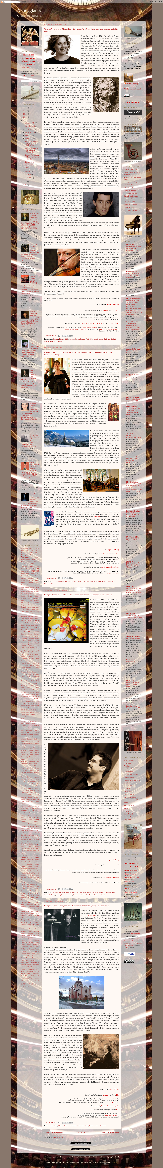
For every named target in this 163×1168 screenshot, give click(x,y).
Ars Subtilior (31, 564)
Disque (100, 892)
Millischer (23, 817)
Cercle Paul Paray (34, 611)
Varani (37, 960)
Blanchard (32, 587)
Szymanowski (93, 1126)
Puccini (33, 882)
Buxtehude (36, 600)
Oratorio (37, 846)
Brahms (23, 596)
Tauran (37, 938)
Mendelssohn (24, 808)
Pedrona (37, 862)
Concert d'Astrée (33, 643)
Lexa (34, 786)
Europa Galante (80, 339)
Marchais (29, 799)
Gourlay (37, 721)
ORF (27, 841)
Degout (23, 667)
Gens (33, 714)
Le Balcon (33, 774)
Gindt (26, 716)
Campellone (24, 605)
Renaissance (30, 897)
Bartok (32, 573)
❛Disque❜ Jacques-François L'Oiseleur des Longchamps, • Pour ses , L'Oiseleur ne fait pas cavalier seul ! (30, 348)
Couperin (24, 652)
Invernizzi (94, 339)
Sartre (37, 911)
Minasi (30, 817)
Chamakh (30, 616)
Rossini (23, 904)
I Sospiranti (30, 741)
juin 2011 (28, 172)
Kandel (37, 750)
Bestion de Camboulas (27, 585)
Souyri (22, 926)
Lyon (37, 792)
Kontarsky (36, 754)
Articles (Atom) (58, 1137)
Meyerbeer (24, 812)
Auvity (23, 568)
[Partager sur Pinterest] (72, 336)
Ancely (37, 557)
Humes (34, 737)
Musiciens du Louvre (27, 830)
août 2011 (28, 135)
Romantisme (26, 902)
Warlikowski (35, 973)
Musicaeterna (130, 561)
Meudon (37, 810)
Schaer (27, 913)
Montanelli (36, 821)
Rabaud (37, 888)
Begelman (30, 578)
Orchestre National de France (30, 848)
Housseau (28, 737)
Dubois (23, 679)
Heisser (37, 732)
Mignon (23, 815)
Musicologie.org (129, 805)
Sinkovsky (24, 924)
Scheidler (36, 913)
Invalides (27, 745)
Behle (37, 578)
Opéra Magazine (129, 814)
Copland (27, 647)
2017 (25, 108)
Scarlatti (23, 913)
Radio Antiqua (34, 891)
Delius (33, 667)
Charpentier (35, 620)
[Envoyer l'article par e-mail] (59, 336)
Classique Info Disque (131, 774)
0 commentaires (51, 336)
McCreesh (23, 806)
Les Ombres (32, 783)
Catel (22, 609)
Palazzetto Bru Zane (30, 857)
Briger (30, 596)
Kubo (37, 759)
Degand (37, 665)
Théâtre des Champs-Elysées (30, 947)
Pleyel (28, 875)
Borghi (28, 591)
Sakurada (36, 909)
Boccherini (24, 589)
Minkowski (24, 819)
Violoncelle (24, 969)
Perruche (36, 864)
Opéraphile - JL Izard (133, 322)
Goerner (29, 719)
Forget (37, 703)
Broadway (23, 598)
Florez (27, 703)
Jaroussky (28, 748)
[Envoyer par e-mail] (63, 336)
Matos (37, 804)
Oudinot (29, 853)
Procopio (23, 882)
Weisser (59, 341)
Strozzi (30, 931)
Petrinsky (36, 866)
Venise (34, 964)
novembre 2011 (30, 126)
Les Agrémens (60, 895)
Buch (27, 600)
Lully (31, 792)
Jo (32, 748)
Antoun (33, 559)
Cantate (36, 605)
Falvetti (31, 696)
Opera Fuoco (25, 844)
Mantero (23, 799)
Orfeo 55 (36, 850)
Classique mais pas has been (132, 780)
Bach (37, 568)
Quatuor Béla (25, 886)
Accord (31, 548)
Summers (30, 933)
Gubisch (26, 723)
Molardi (104, 581)
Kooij (22, 757)
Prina (37, 879)
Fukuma (29, 708)
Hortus (23, 737)
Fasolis (23, 699)
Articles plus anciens (109, 1132)
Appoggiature (29, 10)
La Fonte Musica (33, 768)
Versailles (24, 967)
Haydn (27, 732)
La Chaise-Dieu (32, 766)
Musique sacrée (78, 895)
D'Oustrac (31, 658)
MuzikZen (127, 808)
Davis (34, 661)
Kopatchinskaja (30, 757)
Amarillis (36, 555)
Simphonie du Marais (30, 922)
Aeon (22, 550)
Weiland (33, 976)
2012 (25, 117)
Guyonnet (80, 581)
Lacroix (31, 770)
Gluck (22, 719)
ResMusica (127, 819)
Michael (37, 812)
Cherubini (24, 623)
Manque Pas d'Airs (33, 797)
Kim (27, 754)
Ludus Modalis (25, 792)
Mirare (30, 819)
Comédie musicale (27, 640)
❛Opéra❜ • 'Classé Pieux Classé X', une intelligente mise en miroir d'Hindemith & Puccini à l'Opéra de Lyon (30, 500)
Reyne (23, 900)
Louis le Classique (132, 536)
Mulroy (28, 828)
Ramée (22, 895)
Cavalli (27, 609)
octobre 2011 (29, 129)
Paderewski (80, 1126)
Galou (32, 712)
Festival (88, 339)
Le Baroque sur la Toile (131, 800)
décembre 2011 (30, 123)
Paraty (23, 859)
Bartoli (37, 573)
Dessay (29, 672)
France (32, 705)
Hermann (23, 734)
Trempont (23, 951)
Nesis (31, 837)
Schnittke (29, 915)
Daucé (22, 661)
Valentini (33, 955)
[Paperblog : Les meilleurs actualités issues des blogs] (129, 955)
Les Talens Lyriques (130, 193)
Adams (37, 548)
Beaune (37, 576)
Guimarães (111, 892)
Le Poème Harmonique (131, 199)
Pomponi (23, 877)
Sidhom (36, 920)
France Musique (129, 794)
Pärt (28, 884)
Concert (71, 339)
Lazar (27, 774)
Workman (29, 981)
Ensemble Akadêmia (130, 204)
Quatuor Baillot (34, 884)
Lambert (23, 772)
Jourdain (23, 750)
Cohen (22, 636)
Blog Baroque (130, 613)
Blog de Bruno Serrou (133, 299)
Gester (22, 716)
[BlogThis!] (66, 336)
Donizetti (24, 676)
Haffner (37, 728)
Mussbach (28, 833)
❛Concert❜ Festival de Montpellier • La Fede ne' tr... (31, 143)
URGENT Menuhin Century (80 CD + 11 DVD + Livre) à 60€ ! (133, 515)
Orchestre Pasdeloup (26, 850)
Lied (37, 786)
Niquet (29, 839)
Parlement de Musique (32, 859)
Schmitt (23, 915)
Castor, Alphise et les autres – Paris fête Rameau (132, 685)
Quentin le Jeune (27, 888)
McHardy (29, 806)
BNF (33, 568)
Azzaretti (28, 568)
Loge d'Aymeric (131, 706)
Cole (26, 636)
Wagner (23, 973)
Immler (26, 743)
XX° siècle (102, 1126)
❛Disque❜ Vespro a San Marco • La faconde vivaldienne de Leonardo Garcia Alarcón (78, 595)
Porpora (30, 877)
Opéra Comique (34, 844)
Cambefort (36, 602)
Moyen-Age (30, 826)
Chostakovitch (35, 623)
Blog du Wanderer (132, 482)
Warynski (28, 976)
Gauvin (23, 714)
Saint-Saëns (28, 909)
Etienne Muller (63, 1126)
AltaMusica (127, 763)
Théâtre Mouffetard (33, 944)
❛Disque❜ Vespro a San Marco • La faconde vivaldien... (32, 157)
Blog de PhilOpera (132, 397)
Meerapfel (69, 895)
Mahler (30, 795)
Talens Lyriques (27, 938)
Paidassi (37, 855)
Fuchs (22, 708)
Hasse (22, 732)
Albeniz (37, 552)
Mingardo (36, 817)
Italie (38, 745)
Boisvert (23, 591)
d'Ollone (27, 986)
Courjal (30, 652)
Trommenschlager (25, 953)
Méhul (32, 835)
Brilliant (37, 596)
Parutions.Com (128, 817)
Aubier (37, 566)
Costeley (37, 649)
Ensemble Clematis (33, 687)
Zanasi (22, 986)
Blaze (37, 587)
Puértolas (23, 884)
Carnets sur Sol (131, 272)
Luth (34, 792)
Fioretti (33, 701)
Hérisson (29, 739)
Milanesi (98, 581)
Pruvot (28, 882)
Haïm (32, 732)
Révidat (29, 906)
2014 (25, 111)
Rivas (37, 900)
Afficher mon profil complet (133, 89)
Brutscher (36, 598)
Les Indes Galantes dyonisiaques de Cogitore (132, 461)
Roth (27, 904)
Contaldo (95, 892)
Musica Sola (130, 681)
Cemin (22, 611)
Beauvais (23, 578)
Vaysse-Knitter (34, 962)
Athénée (30, 566)
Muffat (23, 828)
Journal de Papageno (133, 349)
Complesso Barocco (33, 638)
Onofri (37, 841)
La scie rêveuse (131, 661)
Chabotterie (24, 616)
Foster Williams (25, 705)
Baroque (55, 339)
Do (33, 674)
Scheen (31, 913)
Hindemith (30, 734)
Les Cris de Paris (129, 202)
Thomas (23, 944)
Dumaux (30, 678)
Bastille (23, 576)
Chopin (29, 623)
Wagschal (28, 973)
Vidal (29, 967)
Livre (29, 788)
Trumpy (33, 953)
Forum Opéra (128, 791)
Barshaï (28, 573)
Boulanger (27, 593)
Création (30, 656)
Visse (26, 971)
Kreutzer (23, 759)
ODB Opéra (127, 811)
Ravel (32, 895)
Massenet (24, 804)
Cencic (26, 611)
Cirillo (66, 339)
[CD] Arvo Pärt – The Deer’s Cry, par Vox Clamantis (133, 565)
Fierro (26, 701)
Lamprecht (30, 772)
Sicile (29, 920)
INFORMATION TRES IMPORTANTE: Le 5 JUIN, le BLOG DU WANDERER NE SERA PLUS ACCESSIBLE (134, 488)
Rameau (23, 893)
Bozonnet (36, 593)
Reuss (37, 897)
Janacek (23, 748)
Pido (27, 873)
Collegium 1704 (129, 207)
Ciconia (32, 629)
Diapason (127, 788)
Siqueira (30, 924)
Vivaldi (50, 584)
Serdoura (33, 917)
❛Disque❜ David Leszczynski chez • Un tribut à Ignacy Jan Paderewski (76, 906)
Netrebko (36, 837)
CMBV (29, 602)
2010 (25, 182)
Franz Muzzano (131, 406)
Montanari (23, 821)
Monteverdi (24, 824)
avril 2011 (28, 178)
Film (29, 701)
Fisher (37, 701)
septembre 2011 (30, 132)
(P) (54, 581)
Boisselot (36, 589)
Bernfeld (23, 582)
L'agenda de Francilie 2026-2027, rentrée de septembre (133, 275)
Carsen (37, 607)
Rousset (36, 904)
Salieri (23, 911)
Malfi (37, 795)
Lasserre (36, 772)
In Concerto (130, 586)
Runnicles (23, 906)
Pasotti (26, 862)
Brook (29, 598)
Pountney (31, 879)
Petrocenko (24, 868)
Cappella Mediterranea (28, 607)
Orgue (23, 853)
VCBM (27, 955)
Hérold (35, 739)
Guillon (37, 723)
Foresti (32, 703)
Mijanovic (29, 815)
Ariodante (29, 561)
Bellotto (28, 580)
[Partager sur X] (68, 336)
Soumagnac (36, 924)
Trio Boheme (34, 951)
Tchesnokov (24, 940)
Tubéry (37, 953)
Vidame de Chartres (133, 636)
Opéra (54, 341)
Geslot (37, 714)
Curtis (37, 656)
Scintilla (28, 917)
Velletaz (29, 964)
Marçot (37, 801)
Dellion (28, 669)
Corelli (37, 647)
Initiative (37, 743)
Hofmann (36, 734)
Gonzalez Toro (25, 721)
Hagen (22, 730)
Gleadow (36, 717)
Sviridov (23, 935)
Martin (31, 801)
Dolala (37, 674)
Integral (23, 745)
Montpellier (47, 341)
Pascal (22, 862)
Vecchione (23, 964)
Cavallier (32, 609)
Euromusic (27, 694)
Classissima (127, 783)
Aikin (37, 550)
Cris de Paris (25, 654)
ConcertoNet (128, 786)
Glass (31, 717)
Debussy (27, 665)
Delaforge (28, 667)
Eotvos (23, 694)
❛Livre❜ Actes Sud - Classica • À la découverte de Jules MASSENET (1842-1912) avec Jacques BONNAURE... (30, 440)
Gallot (27, 712)
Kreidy (37, 757)
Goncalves (36, 719)
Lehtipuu (23, 779)
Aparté (37, 559)
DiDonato (28, 674)
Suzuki (37, 933)
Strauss (37, 929)
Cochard (36, 634)
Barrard (23, 573)
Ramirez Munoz (88, 895)
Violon (37, 967)
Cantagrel (30, 605)
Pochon (32, 875)
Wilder (22, 981)
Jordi (37, 748)
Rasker (27, 895)
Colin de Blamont (34, 636)
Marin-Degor (25, 801)
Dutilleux (33, 681)
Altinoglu (24, 555)
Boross (33, 591)
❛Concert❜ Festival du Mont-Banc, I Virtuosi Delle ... (31, 150)
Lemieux (29, 779)
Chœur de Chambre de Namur (81, 892)
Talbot (37, 935)
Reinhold (23, 897)
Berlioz (37, 580)
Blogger (115, 1162)
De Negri (32, 663)
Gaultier (37, 712)
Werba (31, 978)
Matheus (31, 804)
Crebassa (36, 652)
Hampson (36, 730)
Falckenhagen (24, 696)
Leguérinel (36, 777)
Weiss (22, 978)
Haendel (30, 728)
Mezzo (31, 813)
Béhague (23, 602)
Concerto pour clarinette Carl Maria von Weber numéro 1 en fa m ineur (133, 590)
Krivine (31, 759)
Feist (31, 699)
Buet (31, 600)
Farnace (37, 696)
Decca (32, 665)
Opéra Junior (24, 846)
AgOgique (30, 550)
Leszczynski (72, 1126)
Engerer (31, 685)
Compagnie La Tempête (131, 182)
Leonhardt (23, 781)
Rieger (33, 900)
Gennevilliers (28, 714)
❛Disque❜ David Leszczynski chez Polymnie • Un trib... (31, 165)
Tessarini (31, 942)
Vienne (33, 967)
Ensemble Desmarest (130, 190)
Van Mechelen (31, 958)
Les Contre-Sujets (129, 187)
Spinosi (27, 926)
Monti (29, 824)
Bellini (23, 580)
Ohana (32, 842)
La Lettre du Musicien (131, 797)
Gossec (32, 721)
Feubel (22, 701)
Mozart (37, 826)
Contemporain (33, 645)
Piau (37, 871)
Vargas (23, 962)
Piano (86, 1126)
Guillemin (32, 723)
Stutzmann (36, 931)
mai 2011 (28, 175)
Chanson (31, 618)
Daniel (37, 658)
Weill (37, 976)
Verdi (37, 964)
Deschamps (36, 669)
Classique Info (128, 772)
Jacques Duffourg (104, 339)
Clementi (30, 634)
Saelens (33, 906)
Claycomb (23, 634)
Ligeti (22, 788)
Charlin (29, 620)
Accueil (81, 1132)
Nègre (33, 839)
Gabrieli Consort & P (27, 710)
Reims (37, 895)
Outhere (37, 853)
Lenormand (36, 779)
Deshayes (23, 672)
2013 (25, 114)
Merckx (31, 808)
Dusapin (28, 681)
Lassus (23, 774)
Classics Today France (131, 769)
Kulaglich (24, 761)
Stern (30, 929)
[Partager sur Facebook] (70, 336)
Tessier (37, 942)
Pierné (31, 873)
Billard (22, 587)
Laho (37, 770)
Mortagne (23, 826)
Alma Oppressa (129, 760)
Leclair (29, 777)
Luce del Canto (34, 790)
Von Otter (36, 971)
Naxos (22, 837)
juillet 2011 (29, 138)
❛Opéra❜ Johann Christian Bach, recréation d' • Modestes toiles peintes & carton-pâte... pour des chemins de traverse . (29, 379)
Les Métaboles (128, 185)
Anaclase (127, 766)
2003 (25, 185)
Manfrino (24, 797)
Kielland (113, 339)
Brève (22, 600)
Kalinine (30, 750)
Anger (28, 559)
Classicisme (25, 632)
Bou (22, 594)
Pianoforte (32, 871)
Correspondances (25, 649)
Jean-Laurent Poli (132, 457)
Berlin (32, 580)
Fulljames (36, 707)
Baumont (30, 576)
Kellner (37, 752)
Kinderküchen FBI (132, 374)
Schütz (23, 918)
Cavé (37, 609)
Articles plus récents (53, 1132)
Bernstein (30, 582)
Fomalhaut (130, 244)
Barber (22, 571)
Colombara (24, 638)
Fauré (27, 699)
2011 (25, 120)
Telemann (24, 942)
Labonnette (24, 770)
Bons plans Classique (133, 511)
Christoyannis (29, 625)
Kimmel (31, 754)
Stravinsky (24, 931)
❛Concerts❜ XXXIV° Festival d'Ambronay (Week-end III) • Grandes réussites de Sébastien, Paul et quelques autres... (30, 284)
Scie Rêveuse (130, 660)
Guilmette (23, 725)
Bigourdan (36, 585)
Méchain (27, 835)
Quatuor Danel (34, 886)
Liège (33, 788)
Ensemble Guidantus (26, 690)
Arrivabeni (24, 564)
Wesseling (36, 978)
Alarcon (55, 892)
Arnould (36, 562)
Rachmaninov (24, 891)
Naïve (27, 837)
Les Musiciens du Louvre (132, 210)
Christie (23, 625)
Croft (31, 654)
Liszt (25, 788)
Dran (28, 676)
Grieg (22, 723)
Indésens (31, 743)
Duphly (37, 678)
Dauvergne (28, 661)
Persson (23, 866)
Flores (106, 892)
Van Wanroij (30, 960)
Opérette (31, 846)
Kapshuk (23, 752)
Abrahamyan (24, 548)
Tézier (22, 955)
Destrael (34, 672)
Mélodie (36, 835)
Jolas (34, 748)
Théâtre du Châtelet (27, 949)
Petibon (30, 866)
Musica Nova (35, 828)
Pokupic (37, 875)
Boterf (37, 591)
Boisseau (30, 589)
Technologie (36, 940)
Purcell (37, 882)
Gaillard (37, 710)
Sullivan (23, 933)
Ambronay (62, 892)
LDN (29, 763)
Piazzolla (23, 873)
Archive (23, 562)
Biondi (61, 339)
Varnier (27, 962)
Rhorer (28, 900)
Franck (37, 705)
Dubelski (36, 676)
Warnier (23, 976)
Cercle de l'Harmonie (30, 614)
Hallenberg (29, 730)
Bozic (31, 593)
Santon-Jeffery (30, 911)
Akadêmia (24, 553)
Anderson (24, 559)
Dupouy (23, 681)
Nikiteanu (23, 839)
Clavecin (36, 632)
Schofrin (97, 895)
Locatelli (27, 790)
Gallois (23, 712)
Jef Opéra (129, 434)
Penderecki (29, 864)
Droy (32, 676)
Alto (30, 555)
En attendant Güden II (133, 638)
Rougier (31, 904)
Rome (37, 902)
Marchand (36, 799)
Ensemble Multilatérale (33, 692)
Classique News (129, 777)
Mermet (37, 808)
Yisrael (31, 984)
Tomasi (37, 949)
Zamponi (36, 984)
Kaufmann (30, 752)
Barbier (27, 571)
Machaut (23, 795)
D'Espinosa (24, 658)
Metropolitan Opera (27, 810)
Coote (22, 647)
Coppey (32, 647)
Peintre (23, 864)
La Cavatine (34, 763)
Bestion (37, 582)
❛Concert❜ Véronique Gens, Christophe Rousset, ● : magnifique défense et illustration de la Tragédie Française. (29, 412)
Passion (31, 862)
